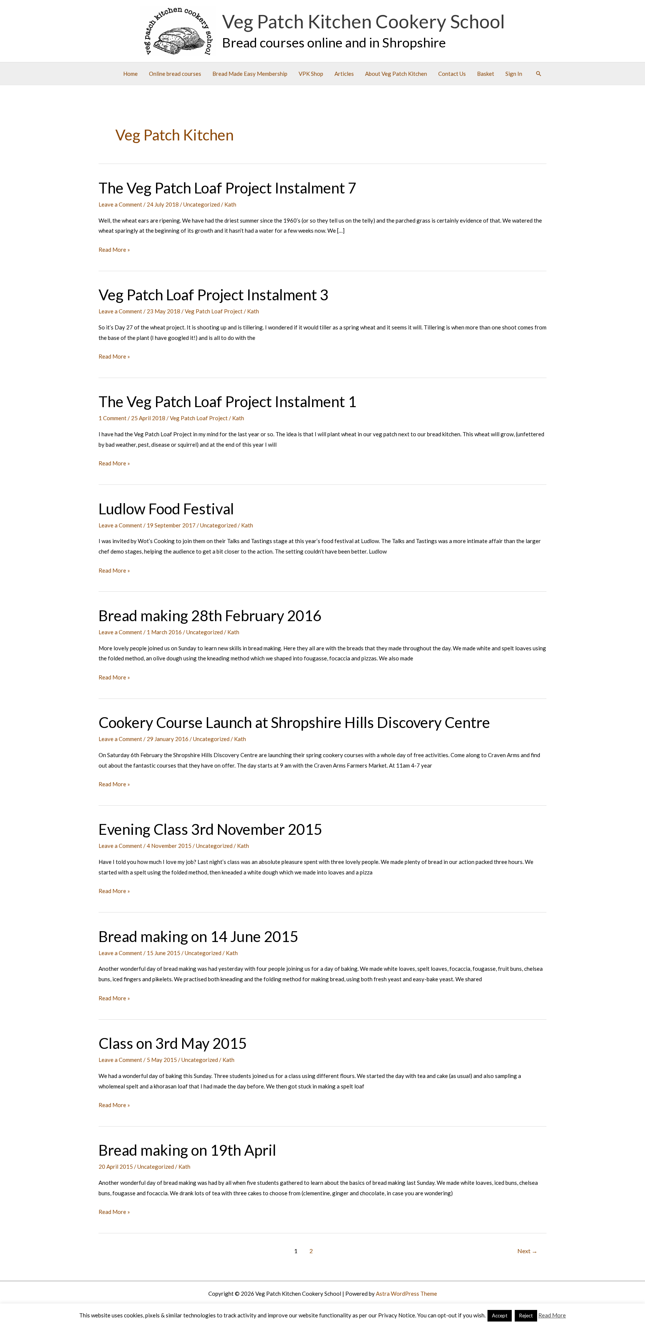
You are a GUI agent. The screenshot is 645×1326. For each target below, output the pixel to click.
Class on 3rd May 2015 (173, 1043)
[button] (538, 73)
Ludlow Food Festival (166, 509)
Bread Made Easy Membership (249, 73)
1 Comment (113, 418)
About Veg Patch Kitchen (396, 73)
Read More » (114, 250)
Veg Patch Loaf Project (214, 311)
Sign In (513, 73)
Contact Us (452, 73)
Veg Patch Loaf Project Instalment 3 (213, 295)
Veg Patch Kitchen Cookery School (363, 21)
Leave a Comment (120, 204)
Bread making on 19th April (187, 1150)
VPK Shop (311, 73)
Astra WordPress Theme (406, 1293)
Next (527, 1250)
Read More (552, 1315)
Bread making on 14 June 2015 (198, 936)
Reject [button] (526, 1316)
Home (130, 73)
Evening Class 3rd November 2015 (210, 829)
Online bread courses (175, 73)
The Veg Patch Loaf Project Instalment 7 (227, 188)
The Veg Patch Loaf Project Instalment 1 (227, 401)
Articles (344, 73)
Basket (485, 73)
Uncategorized (201, 204)
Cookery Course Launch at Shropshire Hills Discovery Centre (294, 722)
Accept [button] (499, 1316)
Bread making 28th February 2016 (210, 616)
